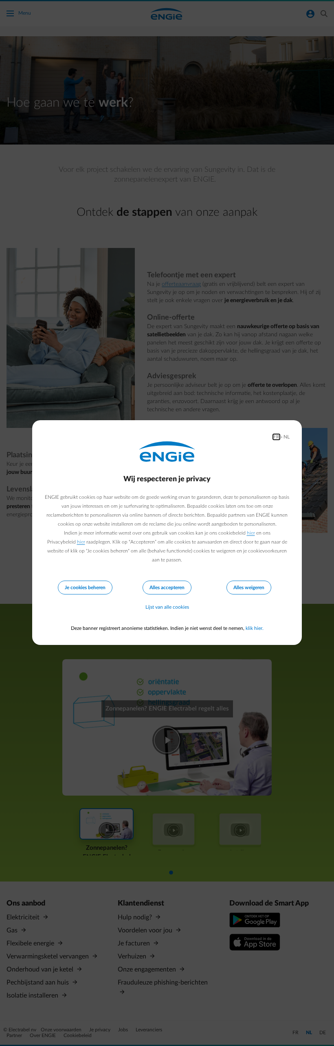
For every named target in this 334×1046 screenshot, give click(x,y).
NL (286, 436)
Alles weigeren (248, 587)
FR (276, 436)
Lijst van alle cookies (167, 607)
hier (251, 533)
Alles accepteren (167, 587)
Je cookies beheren (85, 587)
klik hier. (255, 628)
